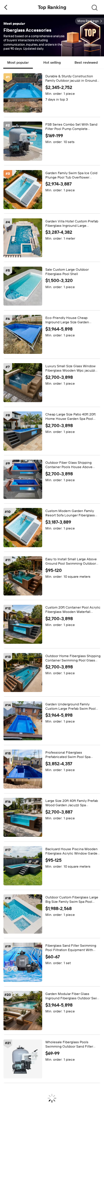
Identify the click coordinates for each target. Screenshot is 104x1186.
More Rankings (88, 21)
